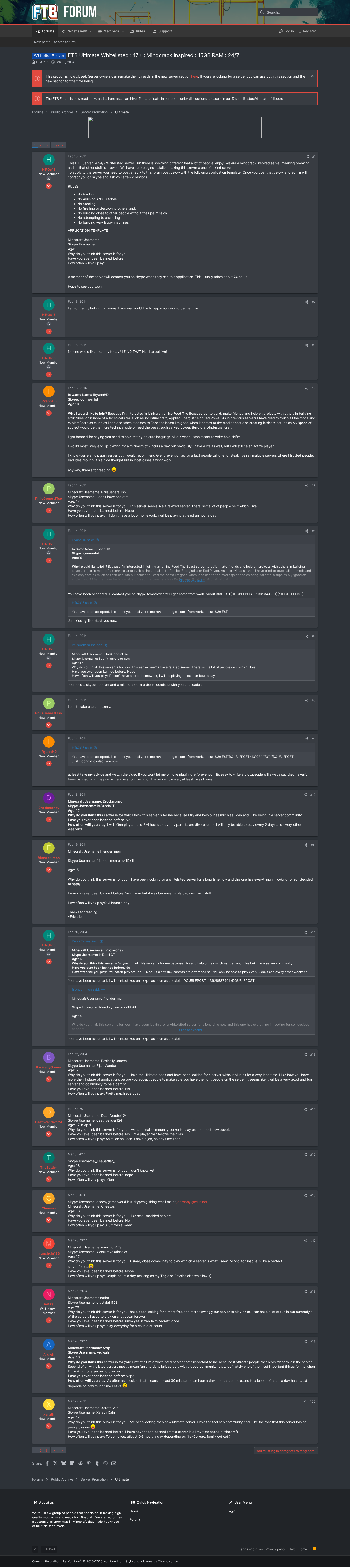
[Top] (310, 1548)
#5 (313, 486)
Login (231, 1511)
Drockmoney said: (85, 941)
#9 (313, 739)
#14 (312, 1109)
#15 (312, 1154)
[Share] (307, 156)
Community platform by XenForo (77, 1561)
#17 (312, 1241)
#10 (312, 795)
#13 (312, 1054)
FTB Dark (49, 1549)
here (194, 76)
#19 (312, 1341)
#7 (313, 636)
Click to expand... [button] (192, 580)
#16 (312, 1195)
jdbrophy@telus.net (192, 1202)
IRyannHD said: (83, 540)
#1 (313, 156)
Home (134, 1511)
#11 (313, 845)
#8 (313, 700)
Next (56, 145)
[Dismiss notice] (312, 76)
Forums (135, 1519)
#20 (312, 1401)
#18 (312, 1291)
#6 (313, 531)
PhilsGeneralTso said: (88, 645)
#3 (313, 345)
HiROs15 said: (82, 602)
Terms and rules (251, 1549)
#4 (313, 388)
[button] (90, 31)
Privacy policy (276, 1549)
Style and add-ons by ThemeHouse (151, 1561)
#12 (312, 932)
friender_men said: (86, 989)
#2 (313, 302)
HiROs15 (42, 62)
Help (292, 1549)
